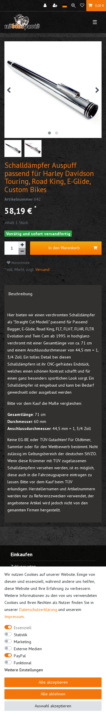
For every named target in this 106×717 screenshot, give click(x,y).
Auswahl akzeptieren (53, 706)
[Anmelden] (46, 5)
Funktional (23, 662)
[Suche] (73, 5)
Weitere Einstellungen (23, 669)
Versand (41, 269)
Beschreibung (20, 293)
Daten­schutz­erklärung (38, 609)
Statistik (20, 634)
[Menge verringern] (22, 251)
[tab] (53, 294)
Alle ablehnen (53, 693)
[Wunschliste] (82, 5)
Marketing (22, 641)
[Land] (64, 5)
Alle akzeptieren (53, 682)
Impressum (14, 616)
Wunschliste (20, 262)
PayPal (20, 655)
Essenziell (23, 627)
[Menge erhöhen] (22, 244)
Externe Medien (28, 648)
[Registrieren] (56, 5)
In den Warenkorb (64, 247)
